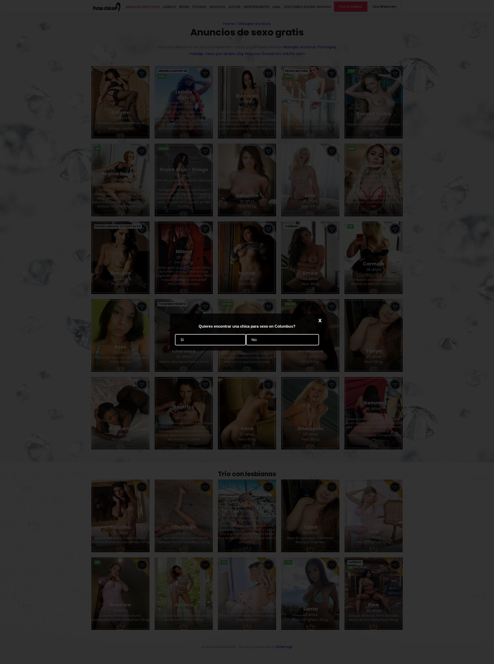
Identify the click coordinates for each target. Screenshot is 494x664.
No (254, 339)
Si (182, 339)
